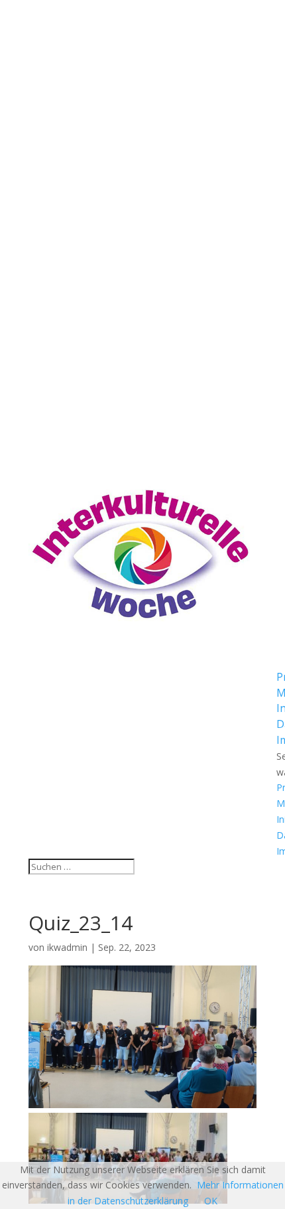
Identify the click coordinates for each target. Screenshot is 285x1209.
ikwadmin (67, 947)
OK (210, 1200)
